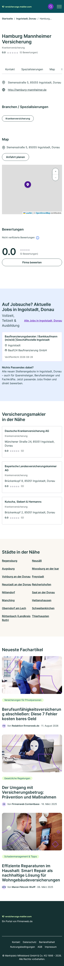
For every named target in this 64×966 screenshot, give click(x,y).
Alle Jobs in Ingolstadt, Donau (43, 320)
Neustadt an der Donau (16, 584)
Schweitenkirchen (43, 608)
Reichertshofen (41, 584)
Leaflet (28, 212)
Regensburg (9, 560)
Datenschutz (29, 942)
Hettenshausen (41, 600)
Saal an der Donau (43, 592)
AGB (40, 946)
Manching (8, 600)
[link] (32, 347)
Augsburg (8, 568)
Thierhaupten (40, 616)
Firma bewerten (32, 262)
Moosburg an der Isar (45, 568)
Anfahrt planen (15, 157)
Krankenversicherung (18, 118)
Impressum (51, 946)
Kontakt (16, 942)
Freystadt (38, 576)
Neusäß (37, 560)
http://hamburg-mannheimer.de (27, 89)
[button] (50, 6)
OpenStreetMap (43, 212)
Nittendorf (8, 592)
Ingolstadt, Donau (26, 18)
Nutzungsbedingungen (22, 946)
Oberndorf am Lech (14, 608)
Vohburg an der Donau (16, 576)
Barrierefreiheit (47, 942)
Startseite (7, 18)
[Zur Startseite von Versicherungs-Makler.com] (17, 6)
